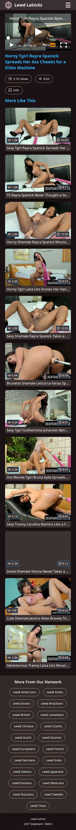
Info (15, 90)
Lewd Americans (24, 692)
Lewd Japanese (52, 772)
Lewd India (54, 760)
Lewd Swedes (53, 794)
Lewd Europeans (23, 749)
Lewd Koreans (22, 783)
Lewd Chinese (24, 726)
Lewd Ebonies (51, 738)
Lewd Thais (38, 806)
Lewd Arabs (55, 692)
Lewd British (21, 715)
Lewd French (55, 749)
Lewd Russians (23, 794)
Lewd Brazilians (52, 703)
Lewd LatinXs (28, 5)
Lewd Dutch (23, 738)
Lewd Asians (21, 703)
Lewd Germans (24, 760)
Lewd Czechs (53, 726)
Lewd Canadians (52, 715)
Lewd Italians (22, 772)
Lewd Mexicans (53, 783)
